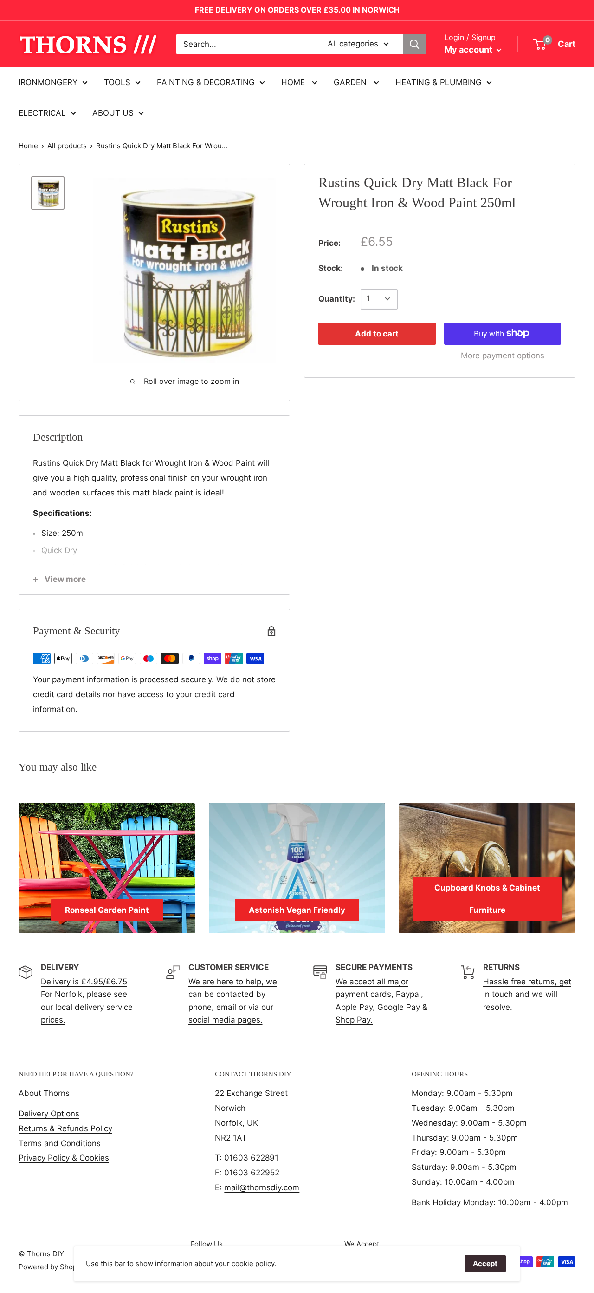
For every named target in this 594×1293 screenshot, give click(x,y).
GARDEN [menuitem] (351, 82)
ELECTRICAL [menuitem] (42, 113)
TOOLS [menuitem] (117, 82)
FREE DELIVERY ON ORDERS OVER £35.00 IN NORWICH (297, 9)
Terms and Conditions (60, 1143)
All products (67, 145)
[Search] (414, 44)
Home (28, 145)
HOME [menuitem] (294, 82)
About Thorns (44, 1093)
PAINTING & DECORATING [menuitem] (206, 82)
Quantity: (336, 298)
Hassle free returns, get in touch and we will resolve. (527, 994)
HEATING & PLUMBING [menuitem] (438, 82)
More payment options (502, 355)
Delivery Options (49, 1113)
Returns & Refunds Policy (65, 1128)
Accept (485, 1263)
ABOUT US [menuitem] (113, 113)
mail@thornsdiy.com (261, 1187)
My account (469, 49)
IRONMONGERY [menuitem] (48, 82)
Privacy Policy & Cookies (64, 1157)
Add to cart (377, 333)
